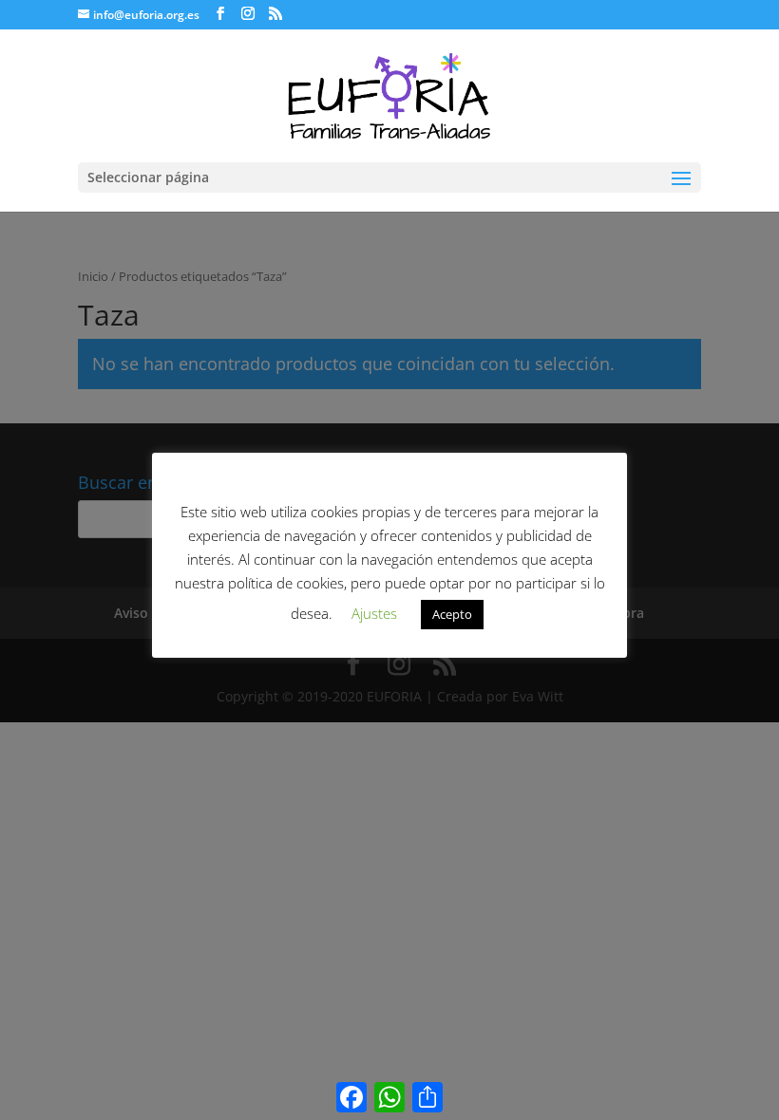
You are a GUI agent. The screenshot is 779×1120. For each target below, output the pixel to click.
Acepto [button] (452, 614)
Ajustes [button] (374, 613)
